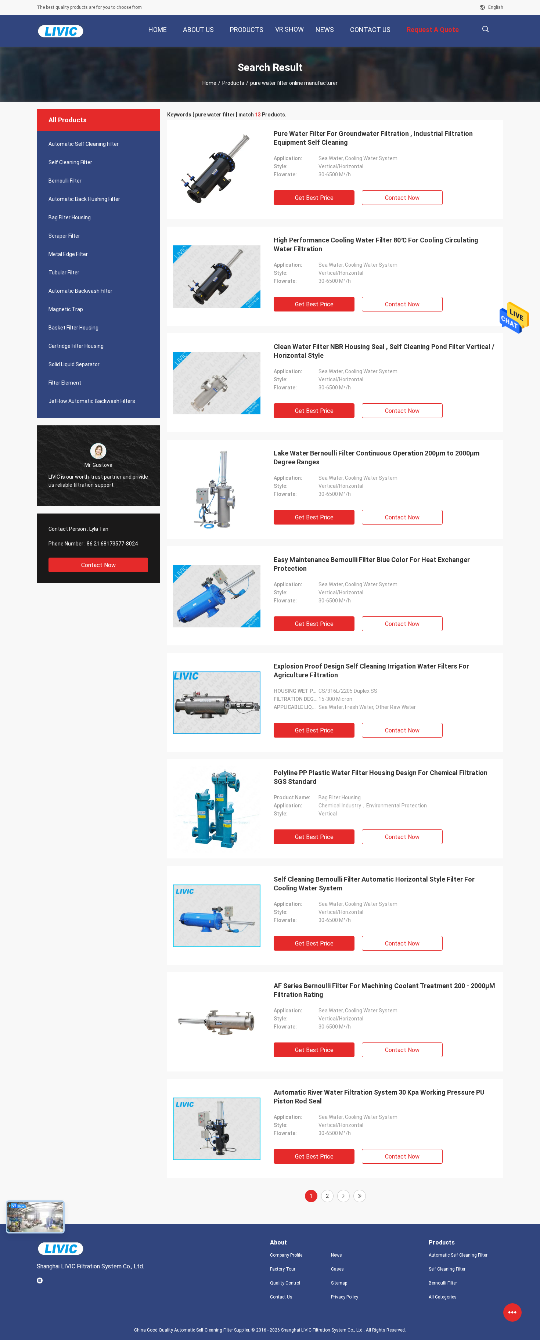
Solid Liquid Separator (74, 364)
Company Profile (286, 1255)
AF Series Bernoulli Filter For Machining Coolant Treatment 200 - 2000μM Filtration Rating (384, 990)
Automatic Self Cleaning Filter (83, 144)
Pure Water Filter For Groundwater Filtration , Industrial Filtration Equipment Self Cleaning (373, 138)
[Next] (343, 1196)
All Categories (443, 1297)
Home (209, 83)
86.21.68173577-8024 (112, 544)
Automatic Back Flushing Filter (84, 199)
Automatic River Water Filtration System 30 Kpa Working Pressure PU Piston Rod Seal (379, 1096)
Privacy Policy (344, 1297)
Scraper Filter (64, 236)
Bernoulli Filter (65, 181)
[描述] (485, 29)
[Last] (359, 1196)
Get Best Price (314, 197)
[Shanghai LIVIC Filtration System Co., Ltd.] (60, 31)
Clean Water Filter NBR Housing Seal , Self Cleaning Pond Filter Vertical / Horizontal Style (384, 351)
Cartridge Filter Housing (76, 346)
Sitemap (339, 1283)
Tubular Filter (63, 272)
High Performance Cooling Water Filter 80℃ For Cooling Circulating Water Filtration (376, 244)
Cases (337, 1269)
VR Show (289, 29)
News (336, 1255)
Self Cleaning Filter (70, 162)
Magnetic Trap (65, 309)
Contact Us (281, 1297)
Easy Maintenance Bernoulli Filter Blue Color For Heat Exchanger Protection (372, 564)
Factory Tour (282, 1269)
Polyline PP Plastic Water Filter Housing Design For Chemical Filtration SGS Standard (380, 777)
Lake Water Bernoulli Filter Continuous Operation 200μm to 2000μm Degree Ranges (376, 457)
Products (233, 83)
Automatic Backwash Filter (80, 291)
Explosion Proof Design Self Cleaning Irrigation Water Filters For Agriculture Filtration (371, 670)
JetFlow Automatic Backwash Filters (91, 401)
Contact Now (98, 565)
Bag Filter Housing (69, 217)
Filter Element (64, 383)
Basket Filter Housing (73, 328)
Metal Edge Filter (68, 254)
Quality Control (285, 1283)
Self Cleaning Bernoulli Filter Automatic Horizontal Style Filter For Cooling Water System (374, 883)
